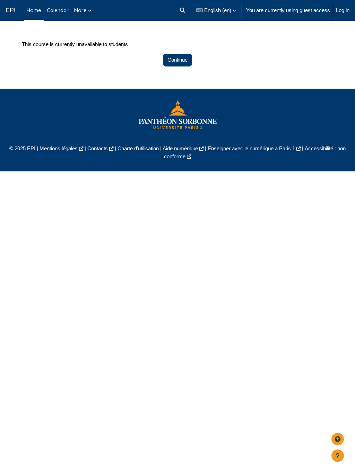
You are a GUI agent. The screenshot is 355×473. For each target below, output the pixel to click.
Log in (342, 10)
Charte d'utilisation (138, 148)
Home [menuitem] (34, 10)
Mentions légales (59, 148)
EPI (11, 10)
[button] (182, 10)
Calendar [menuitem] (58, 10)
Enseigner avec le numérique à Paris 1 (251, 148)
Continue (177, 60)
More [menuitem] (80, 10)
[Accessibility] (337, 439)
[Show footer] (337, 455)
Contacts (97, 148)
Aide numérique (180, 148)
